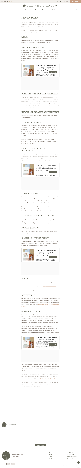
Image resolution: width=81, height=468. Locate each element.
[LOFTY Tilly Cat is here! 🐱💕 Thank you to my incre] (60, 439)
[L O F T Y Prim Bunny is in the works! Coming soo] (47, 439)
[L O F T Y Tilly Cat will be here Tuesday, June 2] (73, 439)
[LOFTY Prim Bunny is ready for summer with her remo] (34, 439)
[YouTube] (61, 1)
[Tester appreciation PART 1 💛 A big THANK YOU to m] (60, 432)
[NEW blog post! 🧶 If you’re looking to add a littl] (21, 432)
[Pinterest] (64, 1)
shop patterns (75, 1)
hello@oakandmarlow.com (49, 286)
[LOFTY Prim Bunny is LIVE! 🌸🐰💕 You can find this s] (73, 432)
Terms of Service (71, 454)
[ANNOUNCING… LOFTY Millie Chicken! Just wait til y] (34, 432)
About (50, 456)
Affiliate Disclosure (72, 456)
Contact (51, 458)
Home (26, 9)
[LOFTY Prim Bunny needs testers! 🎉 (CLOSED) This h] (8, 439)
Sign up (10, 1)
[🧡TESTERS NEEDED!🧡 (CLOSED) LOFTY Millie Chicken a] (8, 432)
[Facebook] (54, 1)
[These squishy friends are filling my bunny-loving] (21, 439)
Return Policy (70, 458)
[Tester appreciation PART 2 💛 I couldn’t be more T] (47, 432)
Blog (50, 454)
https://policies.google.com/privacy (45, 378)
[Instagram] (58, 1)
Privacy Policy (70, 452)
